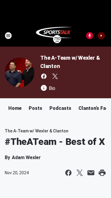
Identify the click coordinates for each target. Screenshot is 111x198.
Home (15, 108)
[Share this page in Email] (91, 173)
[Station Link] (53, 35)
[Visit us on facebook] (43, 76)
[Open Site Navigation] (8, 35)
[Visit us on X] (55, 76)
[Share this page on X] (79, 173)
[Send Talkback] (89, 35)
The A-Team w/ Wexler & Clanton (36, 131)
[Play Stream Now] (101, 35)
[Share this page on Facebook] (68, 173)
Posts (35, 108)
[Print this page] (102, 173)
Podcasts (60, 108)
